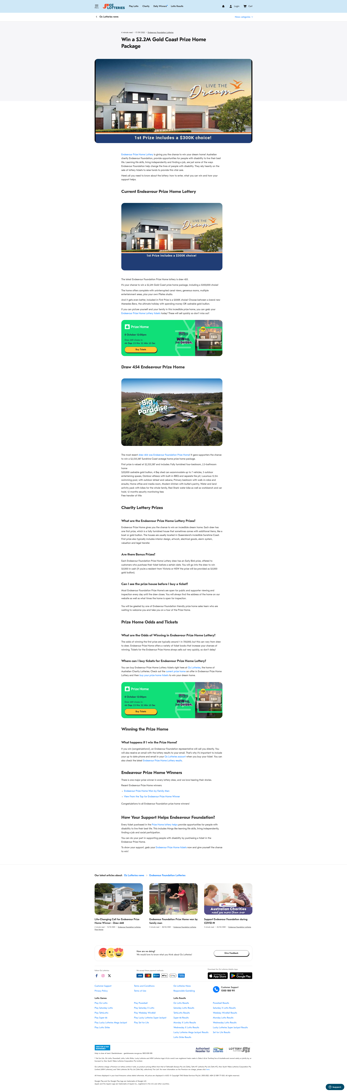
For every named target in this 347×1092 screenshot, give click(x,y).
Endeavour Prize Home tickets (171, 847)
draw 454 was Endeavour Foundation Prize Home (164, 455)
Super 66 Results (181, 1018)
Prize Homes (99, 929)
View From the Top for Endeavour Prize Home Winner (152, 797)
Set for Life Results (221, 1032)
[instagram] (103, 975)
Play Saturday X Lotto (144, 1008)
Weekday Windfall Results (225, 1013)
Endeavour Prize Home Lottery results (162, 761)
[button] (97, 6)
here (208, 1069)
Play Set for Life (141, 1023)
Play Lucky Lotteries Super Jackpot (150, 1018)
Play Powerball (141, 1003)
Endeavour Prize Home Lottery (137, 155)
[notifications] (223, 6)
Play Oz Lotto (101, 1003)
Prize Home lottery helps (165, 825)
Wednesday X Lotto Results (186, 1028)
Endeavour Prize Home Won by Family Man (146, 791)
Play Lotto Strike (102, 1028)
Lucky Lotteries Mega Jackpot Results (191, 1032)
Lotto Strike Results (182, 1037)
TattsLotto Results (182, 1013)
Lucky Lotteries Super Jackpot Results (230, 1028)
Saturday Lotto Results (184, 1008)
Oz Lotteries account (175, 757)
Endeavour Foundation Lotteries (161, 33)
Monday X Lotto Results (185, 1023)
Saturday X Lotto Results (224, 1008)
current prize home (176, 671)
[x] (109, 975)
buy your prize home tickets (154, 675)
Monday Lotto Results (223, 1018)
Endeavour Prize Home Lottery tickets (140, 313)
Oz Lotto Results (181, 1003)
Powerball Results (221, 1003)
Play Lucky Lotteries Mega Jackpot (111, 1023)
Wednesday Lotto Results (225, 1023)
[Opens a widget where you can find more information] (335, 1087)
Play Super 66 (101, 1018)
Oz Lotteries (194, 668)
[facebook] (97, 975)
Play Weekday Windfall (145, 1013)
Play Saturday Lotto (104, 1008)
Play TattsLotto (101, 1013)
